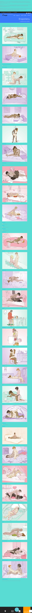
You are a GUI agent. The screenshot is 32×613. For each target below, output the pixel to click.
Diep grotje (3, 222)
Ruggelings (3, 426)
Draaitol (3, 225)
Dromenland (4, 228)
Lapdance (3, 365)
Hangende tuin (4, 231)
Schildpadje (3, 502)
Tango (3, 521)
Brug (3, 184)
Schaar (3, 464)
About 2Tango (23, 15)
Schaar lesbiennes (4, 483)
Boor (3, 165)
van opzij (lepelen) (4, 67)
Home (14, 15)
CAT (2, 203)
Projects (17, 15)
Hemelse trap (4, 270)
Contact (29, 15)
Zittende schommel (4, 579)
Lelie (2, 384)
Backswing (3, 124)
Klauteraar (3, 346)
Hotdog (3, 308)
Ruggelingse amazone (5, 445)
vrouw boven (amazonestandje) (6, 64)
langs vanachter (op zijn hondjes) (6, 86)
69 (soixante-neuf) (4, 105)
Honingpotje (4, 289)
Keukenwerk (4, 327)
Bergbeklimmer (4, 143)
